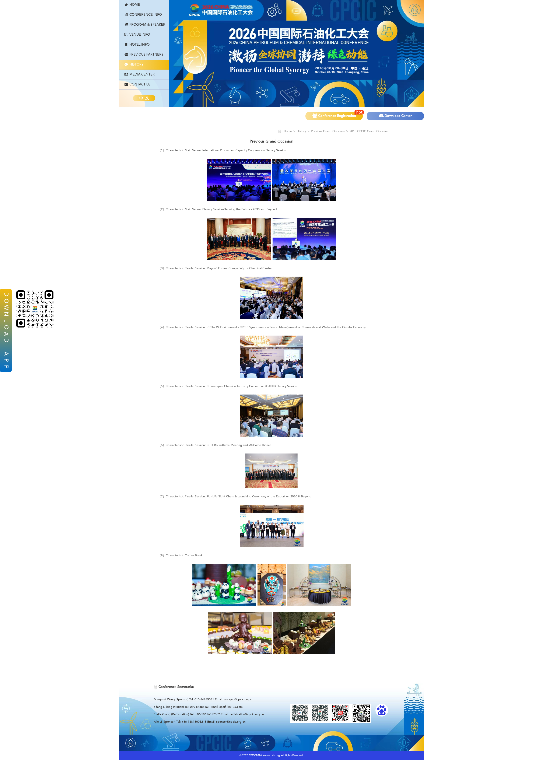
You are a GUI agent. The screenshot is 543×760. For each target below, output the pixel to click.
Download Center (398, 116)
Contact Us (140, 84)
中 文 (144, 98)
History (136, 64)
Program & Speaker (147, 25)
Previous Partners (146, 54)
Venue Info (139, 34)
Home (134, 5)
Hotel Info (139, 44)
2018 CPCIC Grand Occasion (369, 131)
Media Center (142, 74)
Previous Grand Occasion (328, 131)
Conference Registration (336, 116)
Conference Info (145, 15)
